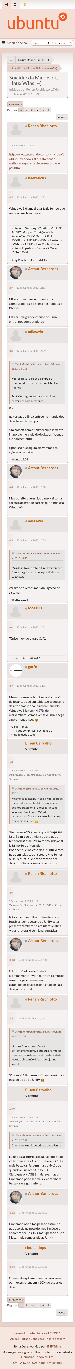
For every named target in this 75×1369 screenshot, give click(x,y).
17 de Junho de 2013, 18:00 (32, 1212)
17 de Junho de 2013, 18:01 (32, 1266)
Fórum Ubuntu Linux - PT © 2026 (37, 1333)
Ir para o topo (16, 1300)
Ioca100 (35, 608)
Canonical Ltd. (44, 1357)
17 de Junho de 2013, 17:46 (32, 960)
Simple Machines (50, 1362)
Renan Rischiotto (42, 125)
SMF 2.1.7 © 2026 (25, 1362)
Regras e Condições (32, 1338)
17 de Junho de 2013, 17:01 (31, 685)
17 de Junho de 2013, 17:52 (23, 1117)
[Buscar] (48, 43)
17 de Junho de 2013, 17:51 (32, 1018)
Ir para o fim (15, 104)
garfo (32, 666)
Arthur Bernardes (43, 268)
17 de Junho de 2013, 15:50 (23, 145)
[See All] (11, 60)
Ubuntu (26, 1357)
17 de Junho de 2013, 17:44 (23, 901)
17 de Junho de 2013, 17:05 (23, 770)
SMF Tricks (53, 1346)
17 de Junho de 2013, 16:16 (31, 287)
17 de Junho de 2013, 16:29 (31, 351)
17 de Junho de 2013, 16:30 (31, 487)
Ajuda (14, 1338)
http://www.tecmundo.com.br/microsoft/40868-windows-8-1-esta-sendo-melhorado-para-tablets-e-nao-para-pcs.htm (36, 160)
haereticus (37, 178)
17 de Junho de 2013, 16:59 (31, 627)
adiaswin (35, 331)
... (37, 109)
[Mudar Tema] (24, 4)
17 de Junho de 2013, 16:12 (31, 197)
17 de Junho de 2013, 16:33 (31, 540)
